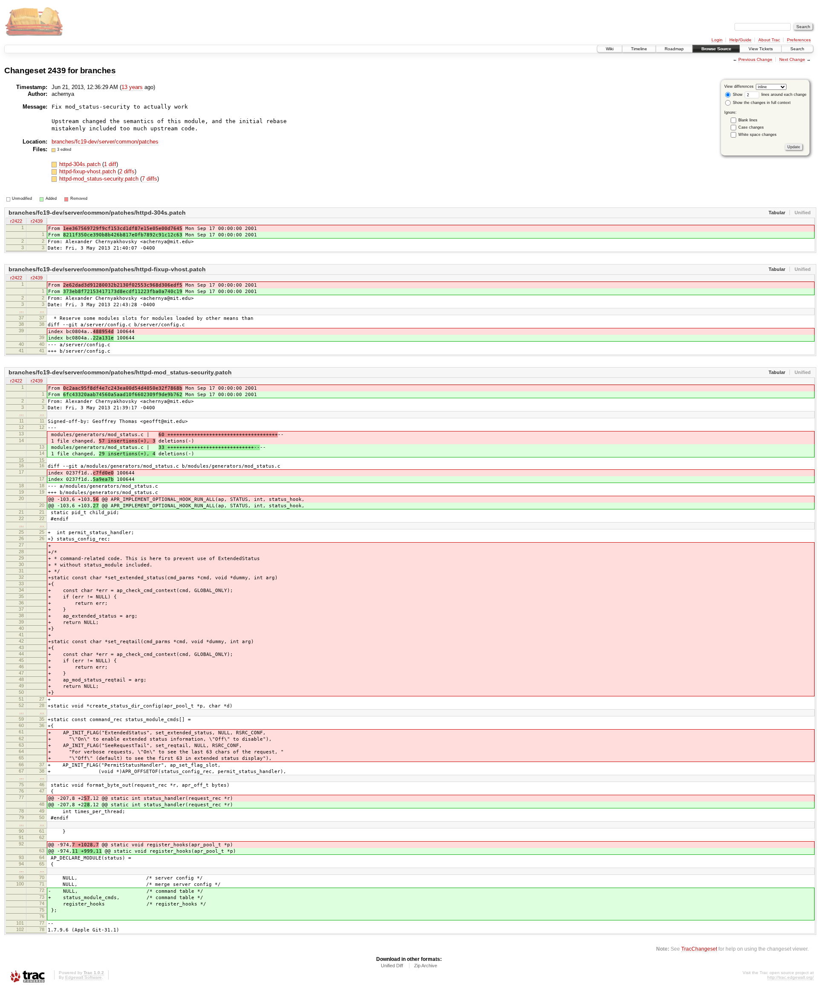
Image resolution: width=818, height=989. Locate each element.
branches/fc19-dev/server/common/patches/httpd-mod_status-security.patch (120, 372)
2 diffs (127, 171)
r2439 (37, 221)
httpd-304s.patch (80, 164)
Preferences (799, 39)
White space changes (757, 134)
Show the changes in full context (761, 103)
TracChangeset (699, 949)
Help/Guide (740, 39)
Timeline (639, 48)
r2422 (16, 221)
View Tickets (761, 48)
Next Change (792, 59)
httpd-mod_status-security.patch (99, 178)
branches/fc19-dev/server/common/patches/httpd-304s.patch (97, 212)
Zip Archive (425, 965)
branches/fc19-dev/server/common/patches (105, 141)
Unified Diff (392, 965)
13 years (132, 87)
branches (98, 70)
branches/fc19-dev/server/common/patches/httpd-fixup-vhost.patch (107, 269)
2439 (57, 70)
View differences (739, 86)
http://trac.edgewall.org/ (790, 977)
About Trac (769, 39)
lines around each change (783, 94)
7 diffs (149, 178)
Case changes (751, 127)
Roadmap (674, 48)
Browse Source (716, 48)
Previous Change (755, 59)
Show (737, 94)
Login (717, 39)
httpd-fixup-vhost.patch (88, 171)
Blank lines (748, 120)
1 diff (110, 164)
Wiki (610, 48)
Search (797, 48)
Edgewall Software (83, 977)
